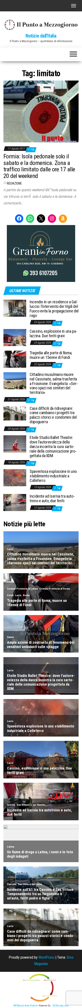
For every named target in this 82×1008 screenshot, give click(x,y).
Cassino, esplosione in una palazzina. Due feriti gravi (53, 333)
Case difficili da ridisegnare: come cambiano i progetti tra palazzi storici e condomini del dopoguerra (53, 415)
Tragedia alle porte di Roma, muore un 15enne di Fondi (51, 355)
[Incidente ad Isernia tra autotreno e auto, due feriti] (14, 502)
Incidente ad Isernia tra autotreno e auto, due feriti (52, 498)
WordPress (46, 957)
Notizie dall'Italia (41, 36)
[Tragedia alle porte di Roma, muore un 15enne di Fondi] (14, 359)
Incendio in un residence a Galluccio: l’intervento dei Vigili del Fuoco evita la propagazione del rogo (54, 308)
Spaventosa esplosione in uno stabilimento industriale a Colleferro (53, 476)
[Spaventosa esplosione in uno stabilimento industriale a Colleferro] (14, 477)
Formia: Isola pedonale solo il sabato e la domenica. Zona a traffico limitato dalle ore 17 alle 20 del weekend (39, 166)
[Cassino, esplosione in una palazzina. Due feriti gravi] (14, 337)
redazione (14, 183)
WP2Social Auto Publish (25, 1005)
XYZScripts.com (61, 1005)
